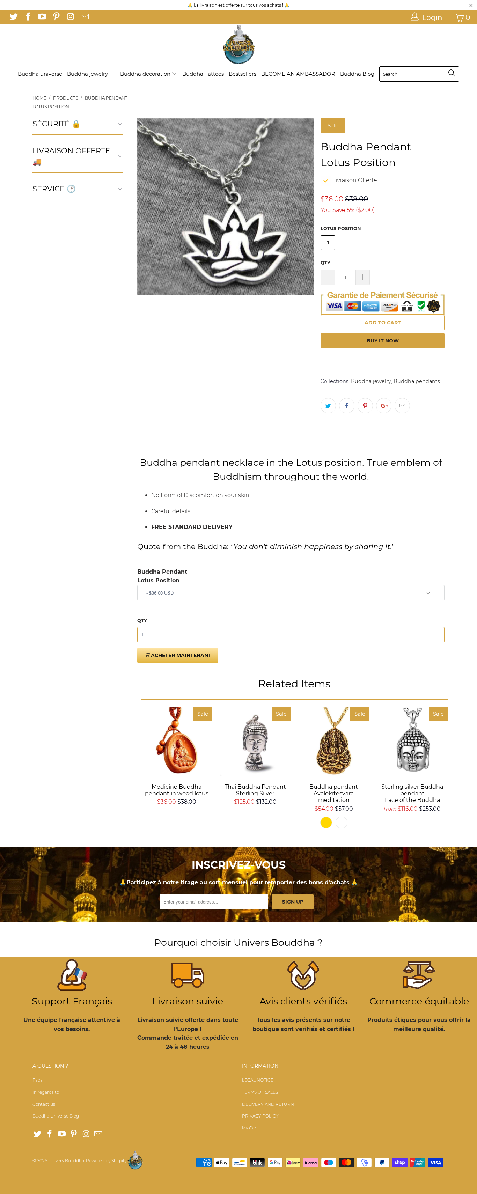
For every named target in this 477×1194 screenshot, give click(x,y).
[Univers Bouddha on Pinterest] (55, 17)
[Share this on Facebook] (346, 405)
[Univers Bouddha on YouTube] (41, 17)
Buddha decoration (146, 74)
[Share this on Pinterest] (365, 405)
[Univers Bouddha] (238, 44)
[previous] (146, 206)
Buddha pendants (417, 381)
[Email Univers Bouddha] (83, 17)
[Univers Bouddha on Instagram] (69, 17)
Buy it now (383, 341)
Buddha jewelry (88, 74)
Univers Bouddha (66, 1160)
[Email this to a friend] (402, 405)
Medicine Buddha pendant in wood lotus (176, 741)
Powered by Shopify (106, 1160)
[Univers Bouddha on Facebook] (27, 17)
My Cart (250, 1127)
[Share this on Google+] (383, 405)
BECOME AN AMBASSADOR (298, 74)
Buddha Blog (357, 74)
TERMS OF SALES (260, 1092)
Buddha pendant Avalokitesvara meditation (333, 741)
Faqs (37, 1080)
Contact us (43, 1104)
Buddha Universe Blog (55, 1116)
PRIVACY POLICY (260, 1116)
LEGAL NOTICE (257, 1080)
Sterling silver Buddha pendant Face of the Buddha (412, 741)
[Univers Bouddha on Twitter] (13, 17)
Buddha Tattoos (203, 74)
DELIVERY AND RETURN (268, 1104)
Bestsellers (242, 74)
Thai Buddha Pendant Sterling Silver (255, 741)
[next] (304, 206)
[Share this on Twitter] (328, 405)
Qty (325, 262)
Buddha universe (40, 74)
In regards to (45, 1092)
